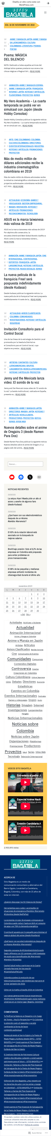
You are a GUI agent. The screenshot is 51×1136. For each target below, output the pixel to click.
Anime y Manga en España (31, 85)
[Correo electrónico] (39, 477)
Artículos (29, 645)
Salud (25, 752)
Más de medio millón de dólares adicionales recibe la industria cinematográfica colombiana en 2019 (23, 165)
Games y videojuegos (17, 700)
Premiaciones (35, 149)
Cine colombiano (22, 139)
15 (31, 602)
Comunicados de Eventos (28, 654)
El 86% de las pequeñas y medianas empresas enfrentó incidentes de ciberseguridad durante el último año (24, 572)
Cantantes (23, 362)
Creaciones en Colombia (25, 673)
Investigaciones (17, 319)
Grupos (30, 365)
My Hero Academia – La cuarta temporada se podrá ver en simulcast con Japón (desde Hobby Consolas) (25, 107)
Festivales (42, 696)
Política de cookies (32, 1125)
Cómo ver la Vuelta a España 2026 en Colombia (23, 989)
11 (7, 602)
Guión (40, 700)
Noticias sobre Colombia (25, 727)
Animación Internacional (25, 632)
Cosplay (35, 669)
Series (37, 95)
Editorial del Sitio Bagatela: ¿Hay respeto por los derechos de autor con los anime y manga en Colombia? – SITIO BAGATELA (22, 1084)
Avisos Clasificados (30, 313)
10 (44, 598)
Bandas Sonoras (37, 649)
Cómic (8, 682)
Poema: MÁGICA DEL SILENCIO (15, 57)
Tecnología (32, 213)
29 (31, 610)
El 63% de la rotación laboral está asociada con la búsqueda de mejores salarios (22, 535)
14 (25, 602)
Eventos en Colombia (25, 691)
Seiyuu (38, 418)
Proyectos (27, 95)
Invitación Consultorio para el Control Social (24, 331)
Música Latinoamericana (34, 369)
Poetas (13, 49)
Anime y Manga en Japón (21, 39)
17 (44, 602)
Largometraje (16, 265)
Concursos (37, 659)
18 (7, 606)
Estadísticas (25, 686)
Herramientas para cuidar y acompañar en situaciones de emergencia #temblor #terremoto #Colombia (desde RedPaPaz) (24, 911)
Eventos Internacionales (21, 146)
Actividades (16, 622)
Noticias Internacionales (25, 718)
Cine (14, 653)
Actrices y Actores (32, 622)
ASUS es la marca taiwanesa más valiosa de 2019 (23, 221)
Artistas (13, 362)
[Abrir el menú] (45, 12)
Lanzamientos (16, 369)
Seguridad (15, 323)
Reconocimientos (17, 213)
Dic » (28, 614)
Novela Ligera (26, 414)
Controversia (30, 258)
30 (38, 610)
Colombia (35, 139)
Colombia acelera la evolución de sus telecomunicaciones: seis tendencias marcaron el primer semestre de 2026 (24, 980)
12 (13, 602)
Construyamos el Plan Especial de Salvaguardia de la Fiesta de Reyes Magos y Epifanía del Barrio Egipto (23, 1045)
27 (19, 610)
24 (44, 606)
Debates (17, 681)
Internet (13, 91)
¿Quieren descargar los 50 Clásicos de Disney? (23, 902)
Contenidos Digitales (25, 663)
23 (38, 606)
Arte (11, 139)
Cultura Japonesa (38, 677)
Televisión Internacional (31, 756)
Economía (25, 200)
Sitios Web (21, 421)
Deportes (13, 262)
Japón (21, 91)
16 (38, 602)
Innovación (21, 206)
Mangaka (25, 713)
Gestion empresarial (32, 203)
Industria (39, 146)
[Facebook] (21, 477)
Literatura (27, 45)
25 (7, 610)
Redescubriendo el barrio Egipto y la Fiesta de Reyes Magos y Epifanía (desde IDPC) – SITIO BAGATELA (23, 1038)
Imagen (12, 206)
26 (13, 610)
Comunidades (26, 316)
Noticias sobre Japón (25, 736)
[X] (30, 477)
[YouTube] (11, 477)
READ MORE (35, 71)
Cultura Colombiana (19, 142)
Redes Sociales (27, 268)
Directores (35, 142)
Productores (15, 418)
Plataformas (15, 95)
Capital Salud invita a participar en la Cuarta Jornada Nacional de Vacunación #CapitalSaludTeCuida (22, 968)
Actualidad (14, 200)
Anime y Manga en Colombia (25, 636)
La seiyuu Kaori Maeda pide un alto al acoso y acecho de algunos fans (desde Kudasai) (24, 501)
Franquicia (37, 88)
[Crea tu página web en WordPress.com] (25, 3)
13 (19, 602)
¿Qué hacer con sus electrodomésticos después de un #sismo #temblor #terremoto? (25, 518)
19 (13, 606)
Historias (13, 705)
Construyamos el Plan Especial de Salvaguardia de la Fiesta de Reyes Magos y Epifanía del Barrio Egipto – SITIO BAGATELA (23, 1110)
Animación (14, 85)
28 (25, 610)
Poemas (37, 45)
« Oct (23, 614)
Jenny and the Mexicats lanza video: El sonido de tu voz (24, 380)
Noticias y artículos (34, 91)
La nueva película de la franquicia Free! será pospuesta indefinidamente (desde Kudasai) (22, 281)
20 (19, 606)
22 (31, 606)
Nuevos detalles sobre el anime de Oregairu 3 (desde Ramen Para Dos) (25, 431)
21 (25, 606)
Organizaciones (19, 741)
